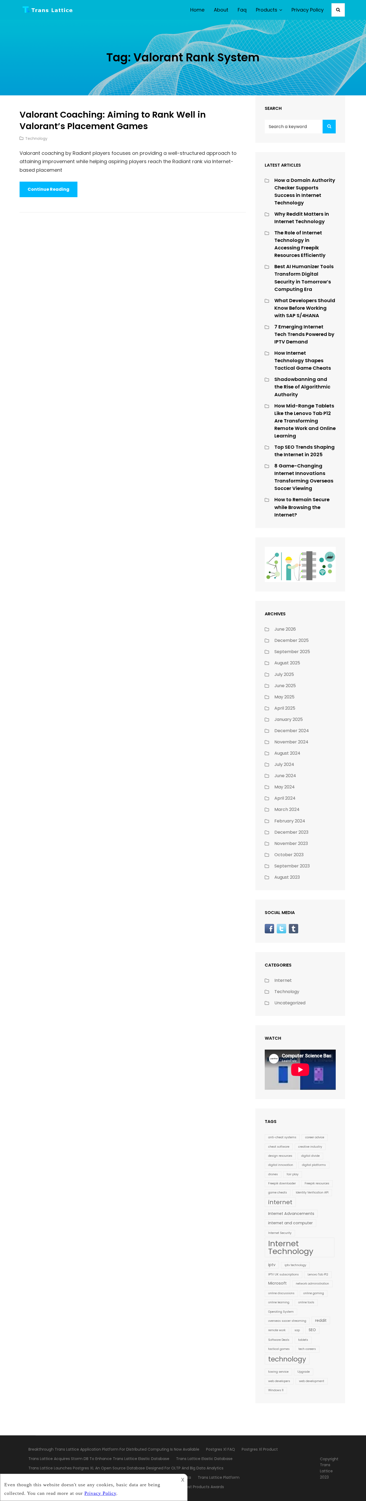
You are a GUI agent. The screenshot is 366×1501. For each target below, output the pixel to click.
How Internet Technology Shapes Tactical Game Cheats (302, 360)
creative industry (310, 1147)
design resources (280, 1156)
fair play (292, 1174)
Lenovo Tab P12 (318, 1274)
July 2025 (284, 674)
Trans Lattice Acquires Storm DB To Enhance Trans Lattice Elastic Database (98, 1458)
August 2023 (287, 877)
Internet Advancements (291, 1213)
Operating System (281, 1312)
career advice (314, 1137)
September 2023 (292, 866)
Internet (283, 980)
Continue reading (52, 191)
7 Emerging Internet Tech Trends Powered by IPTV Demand (304, 334)
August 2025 (287, 663)
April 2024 (285, 798)
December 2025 (291, 640)
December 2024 (291, 731)
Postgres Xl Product (260, 1449)
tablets (303, 1340)
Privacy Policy (308, 9)
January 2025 (288, 719)
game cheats (277, 1193)
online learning (278, 1302)
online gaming (313, 1293)
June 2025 (285, 686)
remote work (277, 1330)
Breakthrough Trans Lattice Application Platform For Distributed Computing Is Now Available (113, 1449)
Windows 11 (275, 1390)
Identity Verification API (312, 1193)
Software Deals (278, 1340)
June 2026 (285, 629)
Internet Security (280, 1233)
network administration (312, 1284)
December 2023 (291, 832)
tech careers (307, 1349)
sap (297, 1330)
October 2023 (289, 855)
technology (287, 1359)
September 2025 (292, 652)
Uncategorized (289, 1003)
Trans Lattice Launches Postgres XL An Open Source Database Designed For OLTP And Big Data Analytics (125, 1468)
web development (311, 1381)
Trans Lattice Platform (219, 1477)
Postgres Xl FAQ (220, 1449)
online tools (306, 1302)
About (221, 9)
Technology (36, 138)
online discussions (281, 1293)
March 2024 (287, 809)
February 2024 (289, 821)
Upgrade (303, 1372)
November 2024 (291, 742)
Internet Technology (290, 1247)
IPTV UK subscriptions (283, 1274)
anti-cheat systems (282, 1137)
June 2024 (285, 776)
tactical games (279, 1349)
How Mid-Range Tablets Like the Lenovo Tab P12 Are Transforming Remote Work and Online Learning (305, 420)
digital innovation (280, 1165)
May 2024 (284, 787)
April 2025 (284, 708)
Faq (242, 9)
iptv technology (295, 1265)
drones (273, 1174)
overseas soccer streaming (287, 1321)
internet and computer (290, 1223)
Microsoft (277, 1283)
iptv (271, 1264)
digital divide (310, 1156)
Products (266, 9)
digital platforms (314, 1165)
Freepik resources (317, 1183)
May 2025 (284, 697)
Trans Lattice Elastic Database (204, 1458)
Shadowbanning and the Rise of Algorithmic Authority (302, 387)
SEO (312, 1329)
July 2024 (284, 764)
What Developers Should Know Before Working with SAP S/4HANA (304, 308)
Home (197, 9)
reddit (321, 1320)
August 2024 (287, 753)
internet (280, 1202)
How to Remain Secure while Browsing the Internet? (302, 507)
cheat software (278, 1147)
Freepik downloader (282, 1183)
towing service (278, 1372)
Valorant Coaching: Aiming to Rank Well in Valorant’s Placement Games (113, 120)
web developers (279, 1381)
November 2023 (291, 843)
